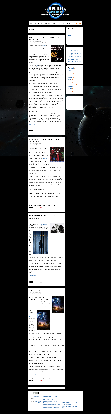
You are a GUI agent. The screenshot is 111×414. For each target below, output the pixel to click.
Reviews (41, 42)
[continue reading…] (33, 124)
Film (34, 293)
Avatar (30, 316)
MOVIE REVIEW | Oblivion (66, 404)
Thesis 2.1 (34, 398)
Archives (59, 23)
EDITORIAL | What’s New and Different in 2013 (50, 394)
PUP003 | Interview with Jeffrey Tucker (74, 59)
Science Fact (36, 144)
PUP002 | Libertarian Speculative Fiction (74, 61)
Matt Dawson (70, 82)
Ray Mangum (70, 88)
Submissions (48, 23)
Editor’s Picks (70, 29)
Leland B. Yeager (70, 81)
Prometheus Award (36, 225)
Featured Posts (35, 42)
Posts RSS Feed (77, 23)
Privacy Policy (40, 402)
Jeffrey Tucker (70, 75)
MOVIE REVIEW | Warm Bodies (67, 400)
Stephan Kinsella (70, 90)
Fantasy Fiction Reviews (72, 40)
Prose (30, 144)
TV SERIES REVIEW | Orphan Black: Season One (69, 402)
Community (40, 23)
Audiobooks (31, 42)
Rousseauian (31, 359)
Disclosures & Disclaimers (38, 401)
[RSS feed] (74, 68)
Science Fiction (44, 42)
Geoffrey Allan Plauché (71, 72)
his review (39, 343)
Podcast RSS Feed (80, 23)
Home (31, 23)
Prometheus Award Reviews (72, 31)
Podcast (54, 23)
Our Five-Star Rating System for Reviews (74, 42)
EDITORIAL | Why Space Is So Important (49, 399)
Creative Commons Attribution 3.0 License (36, 395)
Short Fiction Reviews (71, 37)
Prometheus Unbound (55, 10)
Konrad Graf (32, 41)
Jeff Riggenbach (70, 73)
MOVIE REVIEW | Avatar (37, 290)
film (37, 65)
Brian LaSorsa (70, 70)
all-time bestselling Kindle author (42, 47)
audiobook (44, 45)
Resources (65, 23)
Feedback (71, 23)
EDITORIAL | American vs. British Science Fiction (51, 407)
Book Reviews (70, 33)
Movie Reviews (70, 35)
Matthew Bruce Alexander (72, 84)
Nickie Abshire (70, 86)
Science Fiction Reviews (72, 39)
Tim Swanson (70, 91)
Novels (39, 42)
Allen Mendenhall (71, 68)
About (35, 23)
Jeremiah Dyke (70, 77)
